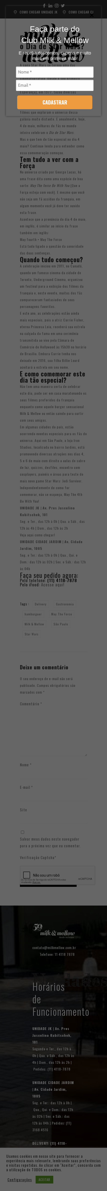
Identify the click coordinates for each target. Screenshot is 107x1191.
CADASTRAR (55, 102)
